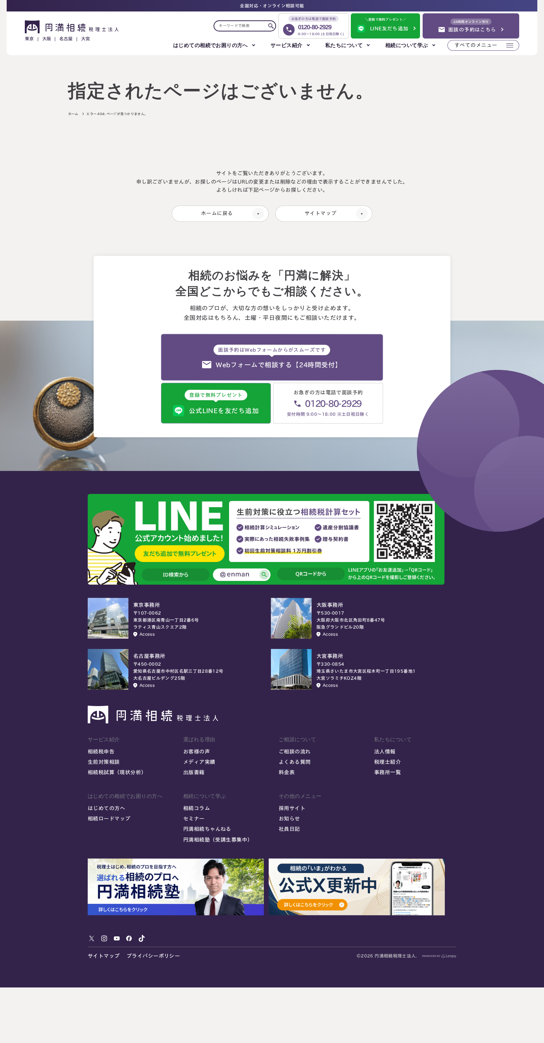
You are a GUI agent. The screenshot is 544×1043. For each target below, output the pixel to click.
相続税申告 (101, 751)
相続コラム (196, 807)
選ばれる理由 (199, 739)
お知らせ (289, 818)
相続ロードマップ (109, 818)
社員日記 (289, 829)
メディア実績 (199, 762)
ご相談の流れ (295, 751)
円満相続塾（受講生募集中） (218, 839)
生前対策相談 (104, 762)
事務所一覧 (387, 772)
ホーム (73, 114)
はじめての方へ (106, 807)
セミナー (194, 818)
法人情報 (385, 751)
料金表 (287, 772)
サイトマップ (104, 956)
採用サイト (292, 807)
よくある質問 (295, 762)
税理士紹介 (387, 762)
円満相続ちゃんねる (207, 829)
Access (147, 634)
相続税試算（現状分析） (117, 772)
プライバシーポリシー (153, 956)
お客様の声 (196, 751)
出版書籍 (194, 772)
